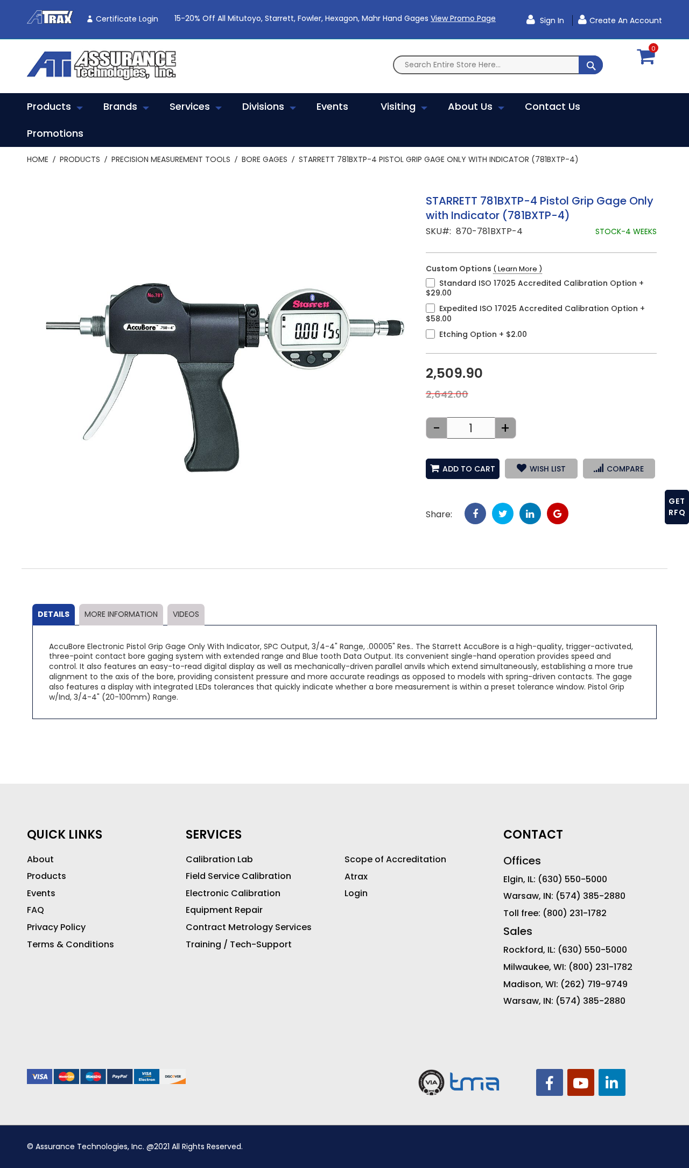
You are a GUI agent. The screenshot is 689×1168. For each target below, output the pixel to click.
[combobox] (498, 64)
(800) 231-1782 (575, 913)
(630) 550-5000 (572, 879)
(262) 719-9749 (594, 984)
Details (53, 614)
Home (37, 159)
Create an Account (625, 20)
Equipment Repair (224, 910)
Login (356, 893)
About (40, 860)
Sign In (551, 20)
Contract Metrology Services (249, 927)
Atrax (356, 877)
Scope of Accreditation (395, 860)
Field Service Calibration (238, 876)
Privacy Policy (56, 927)
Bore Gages (264, 159)
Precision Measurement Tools (170, 159)
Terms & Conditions (70, 945)
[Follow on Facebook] (549, 1082)
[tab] (53, 614)
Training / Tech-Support (239, 945)
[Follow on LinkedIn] (612, 1082)
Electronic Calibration (233, 893)
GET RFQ (677, 507)
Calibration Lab (219, 860)
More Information (121, 614)
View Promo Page (463, 18)
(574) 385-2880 (590, 896)
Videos (186, 614)
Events (41, 893)
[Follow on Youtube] (580, 1082)
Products (80, 159)
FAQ (35, 910)
